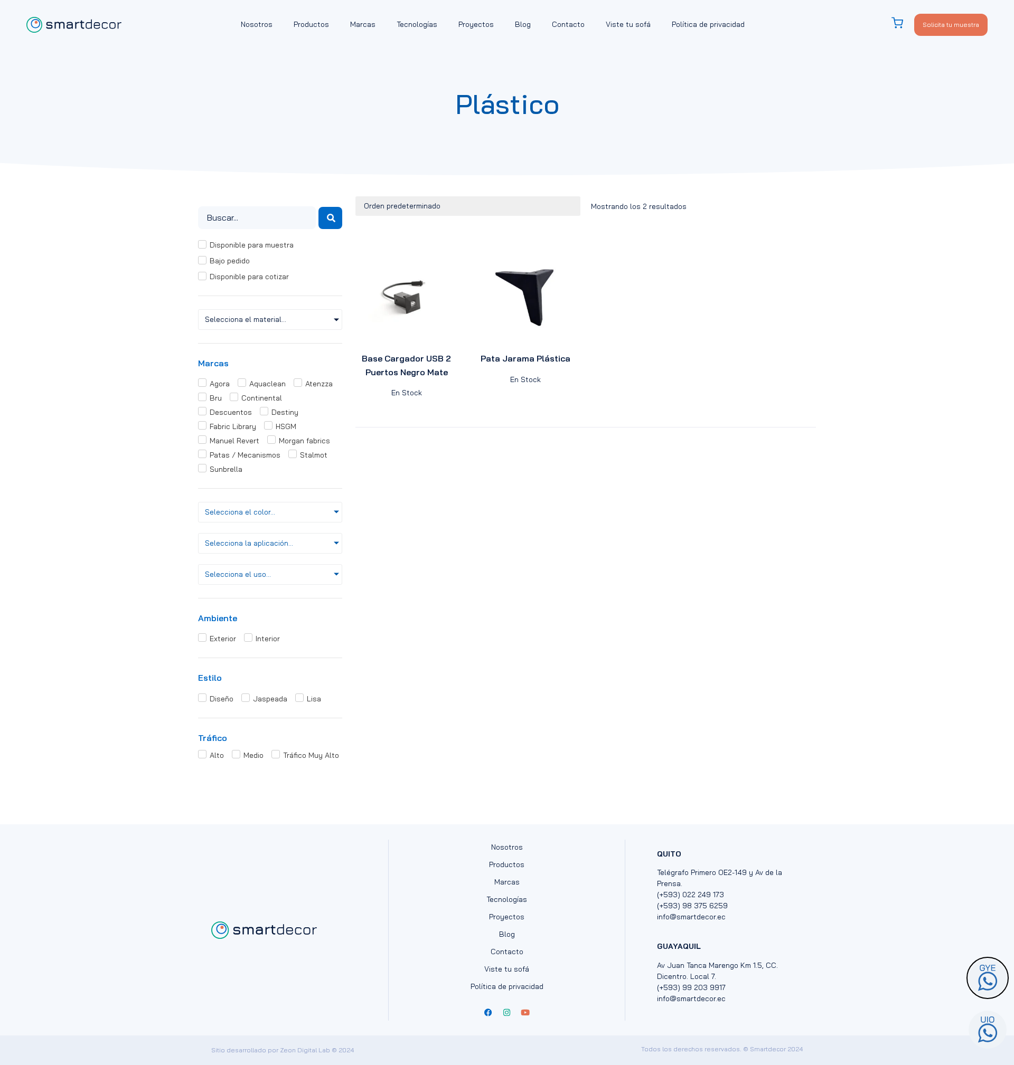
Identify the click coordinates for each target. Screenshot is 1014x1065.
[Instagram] (507, 1013)
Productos (311, 24)
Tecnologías (417, 24)
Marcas (362, 24)
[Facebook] (488, 1013)
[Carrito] (902, 23)
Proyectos (476, 24)
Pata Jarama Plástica (525, 358)
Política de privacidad (708, 24)
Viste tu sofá (628, 24)
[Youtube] (525, 1013)
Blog (523, 24)
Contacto (568, 24)
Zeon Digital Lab (305, 1050)
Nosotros (257, 24)
